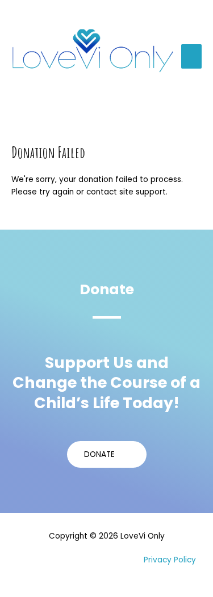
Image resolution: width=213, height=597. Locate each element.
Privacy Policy (170, 559)
